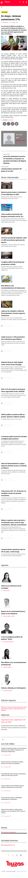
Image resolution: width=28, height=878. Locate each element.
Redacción (5, 22)
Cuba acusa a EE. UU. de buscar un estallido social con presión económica (13, 493)
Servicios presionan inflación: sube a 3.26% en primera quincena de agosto (14, 240)
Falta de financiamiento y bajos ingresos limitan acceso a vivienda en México (14, 465)
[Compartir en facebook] (4, 124)
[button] (3, 6)
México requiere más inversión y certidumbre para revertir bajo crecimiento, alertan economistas (13, 522)
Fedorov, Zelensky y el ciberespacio (13, 688)
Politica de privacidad (21, 871)
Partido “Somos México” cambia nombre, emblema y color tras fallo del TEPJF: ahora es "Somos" (13, 811)
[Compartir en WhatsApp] (12, 124)
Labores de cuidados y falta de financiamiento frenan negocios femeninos (13, 313)
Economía (11, 120)
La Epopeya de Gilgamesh (10, 831)
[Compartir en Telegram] (16, 124)
